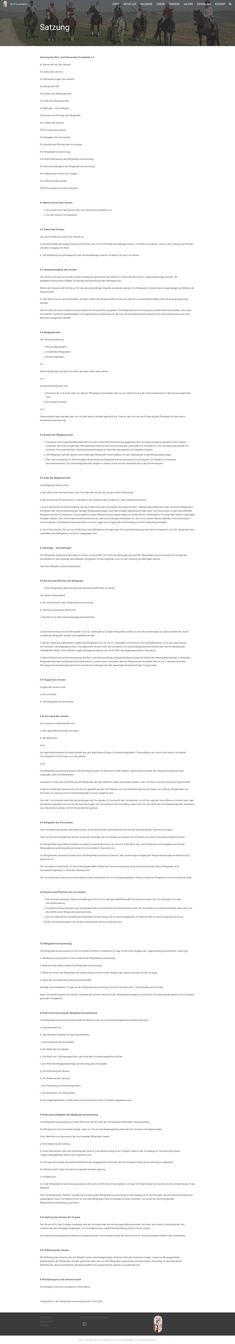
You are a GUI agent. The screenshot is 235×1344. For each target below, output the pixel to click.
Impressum (46, 1317)
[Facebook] (85, 1324)
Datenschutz (46, 1321)
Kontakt (44, 1325)
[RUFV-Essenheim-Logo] (5, 4)
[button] (230, 4)
